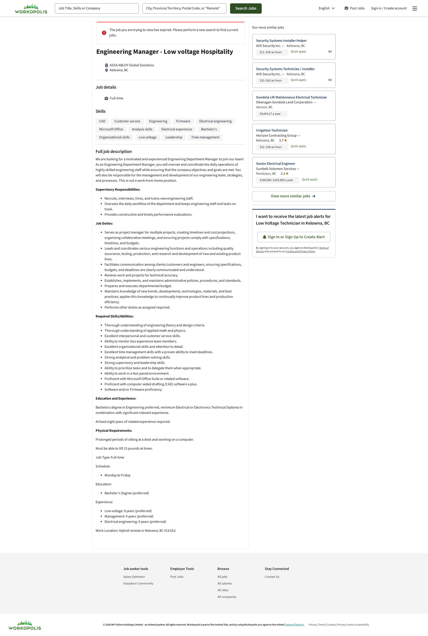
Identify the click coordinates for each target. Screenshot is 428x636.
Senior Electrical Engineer (275, 163)
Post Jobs (357, 8)
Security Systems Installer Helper (281, 40)
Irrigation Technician (272, 130)
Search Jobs (245, 8)
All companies (227, 597)
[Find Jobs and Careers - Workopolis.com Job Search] (31, 8)
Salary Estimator (134, 577)
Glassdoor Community (138, 584)
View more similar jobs (290, 196)
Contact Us (272, 577)
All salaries (225, 584)
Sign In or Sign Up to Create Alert (296, 237)
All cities (223, 590)
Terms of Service (294, 624)
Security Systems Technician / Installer (285, 69)
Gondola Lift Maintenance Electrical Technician (291, 97)
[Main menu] (414, 8)
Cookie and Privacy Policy (300, 251)
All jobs (222, 577)
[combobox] (97, 8)
